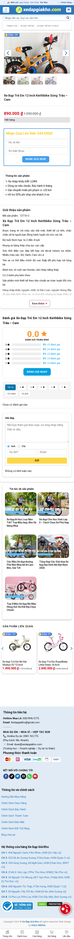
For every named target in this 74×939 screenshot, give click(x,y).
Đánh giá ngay (37, 371)
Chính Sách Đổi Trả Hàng (15, 828)
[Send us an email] (23, 776)
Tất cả (10, 387)
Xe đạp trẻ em (27, 26)
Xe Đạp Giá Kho (30, 921)
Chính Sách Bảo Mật (12, 822)
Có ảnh (25, 394)
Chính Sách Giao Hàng (14, 803)
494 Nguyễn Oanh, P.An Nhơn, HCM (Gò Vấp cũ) (31, 852)
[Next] (66, 53)
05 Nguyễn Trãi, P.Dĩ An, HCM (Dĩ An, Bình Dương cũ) (33, 891)
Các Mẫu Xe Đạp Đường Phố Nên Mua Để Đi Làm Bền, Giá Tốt (20, 564)
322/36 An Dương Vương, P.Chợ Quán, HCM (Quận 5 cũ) (35, 857)
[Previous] (8, 53)
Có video (11, 394)
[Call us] (29, 776)
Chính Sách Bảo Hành (13, 809)
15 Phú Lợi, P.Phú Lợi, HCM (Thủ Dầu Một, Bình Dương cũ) (36, 897)
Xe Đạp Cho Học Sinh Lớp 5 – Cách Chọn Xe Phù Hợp (54, 521)
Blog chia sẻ (8, 834)
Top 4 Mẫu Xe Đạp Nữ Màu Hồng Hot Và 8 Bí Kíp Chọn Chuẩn (21, 606)
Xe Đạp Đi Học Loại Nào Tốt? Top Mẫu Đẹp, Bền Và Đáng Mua (21, 522)
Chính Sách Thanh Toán (14, 815)
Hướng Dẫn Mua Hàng (13, 796)
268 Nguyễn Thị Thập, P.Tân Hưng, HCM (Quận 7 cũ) (33, 886)
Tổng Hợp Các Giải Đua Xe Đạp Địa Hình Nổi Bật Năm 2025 (53, 564)
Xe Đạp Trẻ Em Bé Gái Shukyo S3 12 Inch (14, 663)
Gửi (37, 460)
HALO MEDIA (38, 925)
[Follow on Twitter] (17, 776)
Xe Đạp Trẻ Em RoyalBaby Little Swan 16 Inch (53, 663)
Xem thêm (38, 303)
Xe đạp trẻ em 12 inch (48, 26)
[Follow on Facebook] (6, 776)
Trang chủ (12, 26)
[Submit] (68, 18)
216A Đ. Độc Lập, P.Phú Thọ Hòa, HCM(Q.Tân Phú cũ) (34, 872)
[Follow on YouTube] (35, 776)
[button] (6, 9)
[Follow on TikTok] (11, 776)
